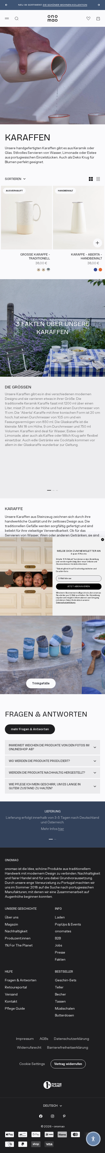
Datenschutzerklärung (65, 602)
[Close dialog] (102, 539)
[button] (93, 1139)
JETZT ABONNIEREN (78, 586)
